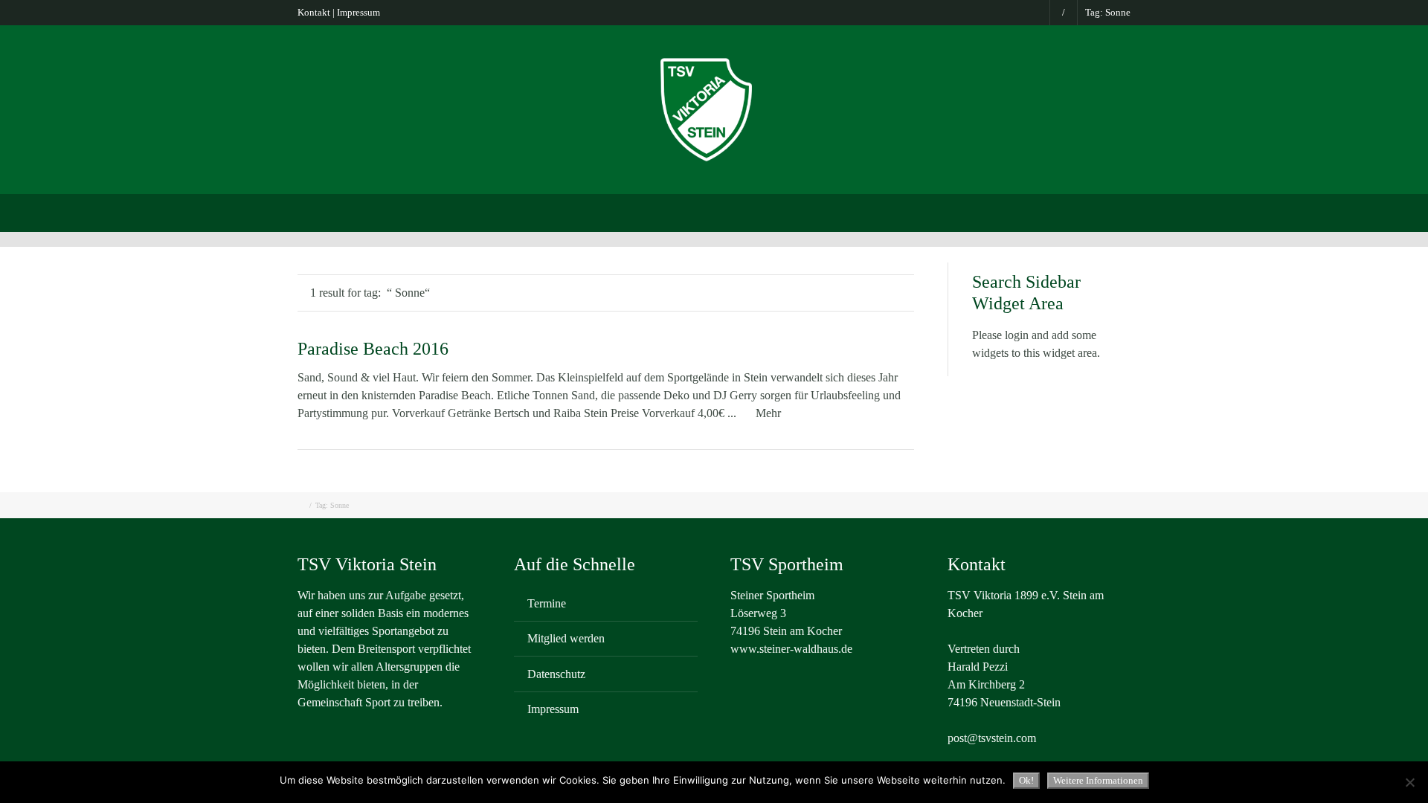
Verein (385, 211)
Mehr (768, 413)
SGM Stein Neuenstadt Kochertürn (509, 211)
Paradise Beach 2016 (373, 348)
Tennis (882, 211)
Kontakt (314, 12)
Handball (946, 211)
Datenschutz (556, 674)
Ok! (1026, 780)
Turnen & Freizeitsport (734, 211)
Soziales (1014, 211)
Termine (546, 603)
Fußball (636, 211)
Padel (827, 211)
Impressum (358, 12)
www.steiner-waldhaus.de (791, 648)
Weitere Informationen (1098, 780)
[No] (1409, 782)
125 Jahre (1083, 211)
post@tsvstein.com (992, 738)
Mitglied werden (566, 638)
